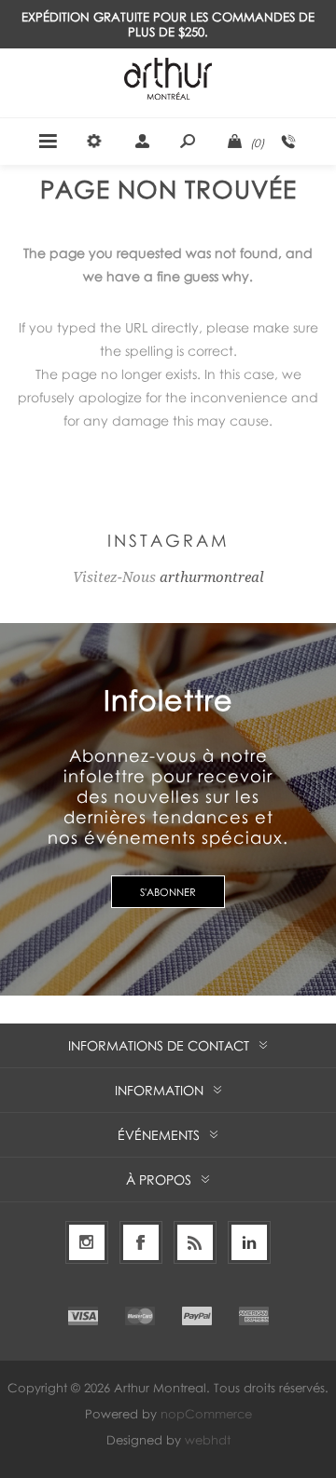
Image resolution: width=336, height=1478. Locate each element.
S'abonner (168, 892)
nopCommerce (206, 1413)
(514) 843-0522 (288, 141)
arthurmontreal (212, 577)
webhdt (208, 1439)
